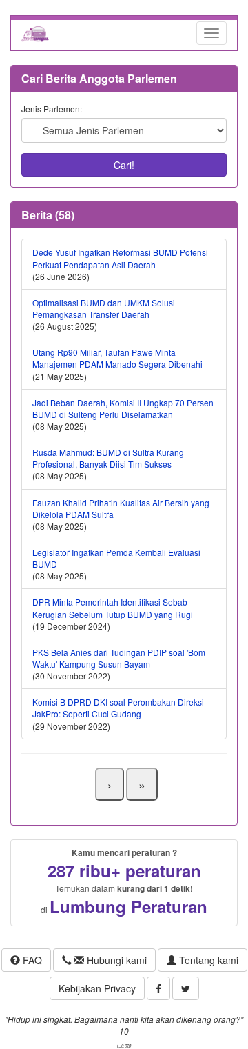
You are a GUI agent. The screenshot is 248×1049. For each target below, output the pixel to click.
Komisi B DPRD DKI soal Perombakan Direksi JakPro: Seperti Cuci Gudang (118, 707)
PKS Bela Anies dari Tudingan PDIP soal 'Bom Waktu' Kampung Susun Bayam (118, 658)
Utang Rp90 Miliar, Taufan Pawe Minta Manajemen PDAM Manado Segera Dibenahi (117, 358)
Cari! (124, 165)
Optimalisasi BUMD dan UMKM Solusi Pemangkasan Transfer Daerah (103, 308)
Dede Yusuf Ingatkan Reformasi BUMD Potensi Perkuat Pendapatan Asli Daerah (120, 258)
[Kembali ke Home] (35, 33)
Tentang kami (207, 960)
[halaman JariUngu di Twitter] (185, 988)
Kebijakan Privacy (97, 988)
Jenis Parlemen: (51, 108)
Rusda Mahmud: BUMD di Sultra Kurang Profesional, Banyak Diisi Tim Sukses (108, 458)
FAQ (31, 960)
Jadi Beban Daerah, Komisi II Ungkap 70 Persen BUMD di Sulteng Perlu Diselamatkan (123, 408)
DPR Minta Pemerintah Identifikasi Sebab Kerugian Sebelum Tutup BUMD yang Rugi (112, 607)
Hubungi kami (115, 960)
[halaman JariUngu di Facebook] (158, 988)
